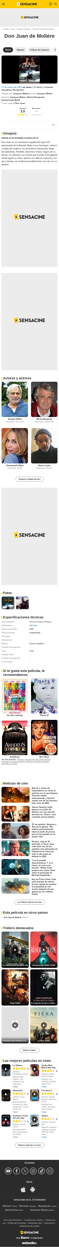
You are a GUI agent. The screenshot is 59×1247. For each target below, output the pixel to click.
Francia (32, 622)
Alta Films (33, 625)
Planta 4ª (44, 715)
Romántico (18, 90)
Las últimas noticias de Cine (29, 902)
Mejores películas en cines (29, 1145)
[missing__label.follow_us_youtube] (9, 1171)
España (39, 622)
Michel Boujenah (35, 97)
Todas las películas (23, 29)
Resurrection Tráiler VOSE (44, 965)
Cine (12, 29)
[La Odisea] (6, 1070)
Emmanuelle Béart (11, 100)
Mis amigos (36, 108)
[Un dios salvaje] (15, 696)
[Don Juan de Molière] (29, 70)
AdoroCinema (11, 1210)
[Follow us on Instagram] (34, 1171)
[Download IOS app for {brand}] (24, 1189)
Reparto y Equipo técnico (29, 479)
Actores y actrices (17, 378)
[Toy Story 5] (34, 1095)
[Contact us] (50, 1171)
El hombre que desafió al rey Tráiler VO (15, 1041)
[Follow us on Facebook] (17, 1171)
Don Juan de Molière (16, 917)
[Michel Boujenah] (44, 399)
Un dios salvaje (15, 715)
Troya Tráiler (15, 1003)
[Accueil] (27, 4)
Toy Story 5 (46, 1090)
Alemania (47, 622)
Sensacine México (39, 1210)
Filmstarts (24, 1206)
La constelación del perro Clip (15, 965)
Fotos (7, 593)
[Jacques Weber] (15, 399)
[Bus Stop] (44, 737)
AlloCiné (7, 1206)
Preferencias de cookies (29, 1226)
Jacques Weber (21, 93)
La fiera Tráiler (44, 1041)
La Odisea (17, 1065)
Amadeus (15, 757)
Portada (6, 29)
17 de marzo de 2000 (12, 87)
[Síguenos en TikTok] (42, 1171)
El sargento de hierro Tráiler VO (44, 1003)
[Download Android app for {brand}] (34, 1189)
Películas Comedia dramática (43, 29)
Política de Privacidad (17, 1223)
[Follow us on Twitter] (25, 1171)
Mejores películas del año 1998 (30, 759)
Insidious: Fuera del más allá (20, 1117)
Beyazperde (44, 1206)
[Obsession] (6, 1095)
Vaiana (44, 1116)
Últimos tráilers (29, 1050)
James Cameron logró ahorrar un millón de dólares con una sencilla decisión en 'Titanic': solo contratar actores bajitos (44, 812)
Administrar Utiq (34, 1223)
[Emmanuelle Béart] (15, 445)
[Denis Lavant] (44, 445)
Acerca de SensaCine (13, 1220)
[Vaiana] (34, 1121)
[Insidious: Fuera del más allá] (6, 1121)
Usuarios (22, 108)
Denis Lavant (44, 465)
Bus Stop (44, 757)
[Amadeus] (15, 737)
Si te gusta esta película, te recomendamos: (24, 673)
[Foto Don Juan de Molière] (8, 602)
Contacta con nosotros (33, 1220)
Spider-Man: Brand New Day (48, 1066)
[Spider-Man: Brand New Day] (34, 1070)
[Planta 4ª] (44, 696)
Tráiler (15, 1087)
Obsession (18, 1090)
